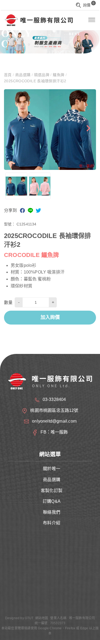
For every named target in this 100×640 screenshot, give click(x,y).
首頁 (8, 75)
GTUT (29, 618)
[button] (88, 129)
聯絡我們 (51, 512)
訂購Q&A (52, 501)
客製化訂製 (51, 490)
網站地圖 (41, 618)
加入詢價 (50, 317)
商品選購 (23, 75)
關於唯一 (51, 468)
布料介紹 (51, 523)
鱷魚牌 (59, 75)
